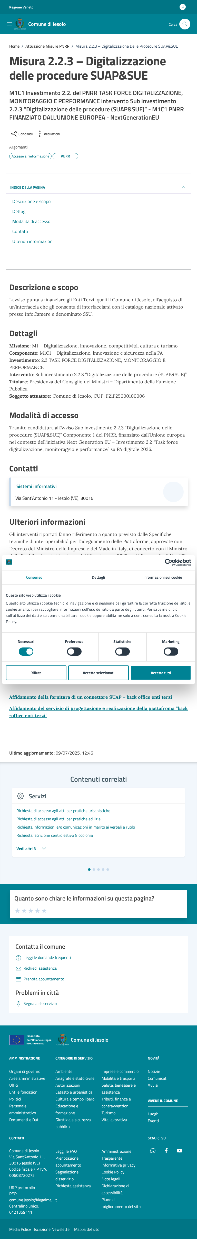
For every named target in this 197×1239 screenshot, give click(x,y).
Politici (15, 1099)
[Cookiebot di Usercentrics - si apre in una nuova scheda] (168, 562)
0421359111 (20, 1212)
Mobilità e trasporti (118, 1078)
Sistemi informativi (36, 486)
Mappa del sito (86, 1229)
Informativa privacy (118, 1165)
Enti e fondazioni (23, 1092)
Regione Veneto (21, 7)
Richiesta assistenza (73, 1186)
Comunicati (158, 1078)
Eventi (153, 1121)
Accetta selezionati (98, 673)
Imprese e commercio (120, 1071)
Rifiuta (36, 673)
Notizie (154, 1071)
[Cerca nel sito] (184, 24)
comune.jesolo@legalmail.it (33, 1200)
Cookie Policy (113, 1172)
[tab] (89, 869)
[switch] (74, 651)
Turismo (108, 1113)
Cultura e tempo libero (74, 1099)
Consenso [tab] (34, 577)
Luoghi (154, 1114)
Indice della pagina (27, 187)
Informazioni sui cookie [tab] (162, 577)
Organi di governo (24, 1071)
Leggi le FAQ (66, 1151)
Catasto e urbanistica (73, 1092)
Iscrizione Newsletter (52, 1229)
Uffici (13, 1085)
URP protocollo (22, 1187)
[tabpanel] (98, 825)
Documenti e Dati (24, 1120)
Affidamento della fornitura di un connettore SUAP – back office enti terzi (90, 697)
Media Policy (20, 1229)
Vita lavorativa (114, 1120)
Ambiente (63, 1071)
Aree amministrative (27, 1078)
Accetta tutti (161, 673)
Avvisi (153, 1085)
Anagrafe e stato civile (74, 1078)
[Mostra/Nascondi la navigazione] (10, 24)
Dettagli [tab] (98, 577)
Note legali (111, 1179)
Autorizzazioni (67, 1085)
